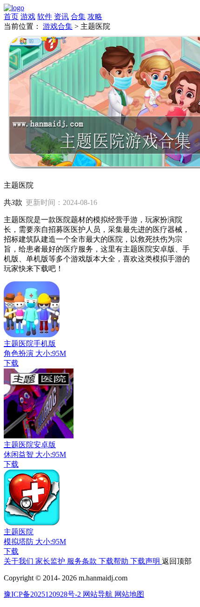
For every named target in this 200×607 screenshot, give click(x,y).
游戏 (27, 16)
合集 (78, 16)
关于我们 (19, 561)
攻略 (94, 16)
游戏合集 (58, 26)
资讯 (61, 16)
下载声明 (146, 561)
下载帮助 (114, 561)
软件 (44, 16)
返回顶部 (177, 561)
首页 (11, 16)
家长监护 (51, 561)
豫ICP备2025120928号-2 (43, 594)
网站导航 (98, 594)
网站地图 (129, 594)
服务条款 (83, 561)
